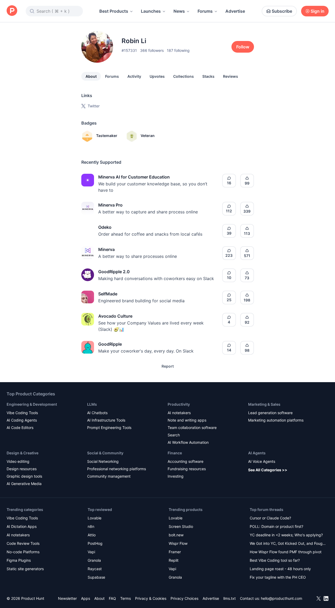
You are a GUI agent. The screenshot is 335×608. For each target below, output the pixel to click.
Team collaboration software (192, 427)
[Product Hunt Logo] (12, 11)
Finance (175, 453)
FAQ (112, 598)
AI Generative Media (24, 483)
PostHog (95, 543)
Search (174, 435)
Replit (173, 560)
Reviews (230, 76)
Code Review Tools (23, 543)
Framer (175, 552)
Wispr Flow (178, 543)
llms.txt (229, 598)
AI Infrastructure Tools (106, 420)
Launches (151, 11)
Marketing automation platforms (275, 420)
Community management (109, 476)
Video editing (18, 461)
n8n (91, 526)
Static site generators (25, 568)
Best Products (113, 11)
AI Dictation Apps (22, 526)
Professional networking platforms (116, 469)
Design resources (22, 469)
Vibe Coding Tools (22, 412)
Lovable (94, 518)
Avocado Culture (115, 316)
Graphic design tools (24, 476)
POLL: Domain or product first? (276, 526)
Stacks (208, 76)
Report (168, 366)
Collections (183, 76)
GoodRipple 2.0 (114, 271)
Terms (125, 598)
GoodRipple (110, 344)
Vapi (91, 552)
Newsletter (67, 598)
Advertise (235, 11)
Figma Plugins (19, 560)
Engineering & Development (32, 404)
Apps (85, 598)
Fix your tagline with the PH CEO (278, 577)
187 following (178, 50)
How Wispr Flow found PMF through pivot (285, 552)
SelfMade (107, 293)
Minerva (106, 249)
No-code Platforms (23, 552)
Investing (176, 476)
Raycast (95, 568)
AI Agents (257, 453)
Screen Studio (181, 526)
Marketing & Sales (264, 404)
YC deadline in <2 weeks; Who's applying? (286, 535)
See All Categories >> (267, 470)
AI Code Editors (20, 427)
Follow (242, 46)
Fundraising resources (187, 469)
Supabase (96, 577)
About (91, 76)
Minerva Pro (110, 205)
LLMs (92, 404)
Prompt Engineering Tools (109, 427)
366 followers (152, 50)
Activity (134, 76)
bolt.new (176, 535)
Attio (92, 535)
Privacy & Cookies (150, 598)
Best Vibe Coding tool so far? (275, 560)
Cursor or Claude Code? (270, 518)
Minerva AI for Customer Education (134, 177)
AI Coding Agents (22, 420)
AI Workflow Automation (188, 442)
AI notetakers (179, 412)
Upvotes (157, 76)
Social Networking (103, 461)
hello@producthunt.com (281, 598)
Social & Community (105, 453)
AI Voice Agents (261, 461)
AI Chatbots (97, 412)
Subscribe (282, 11)
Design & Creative (22, 453)
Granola (94, 560)
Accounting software (185, 461)
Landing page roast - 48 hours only (280, 568)
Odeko (104, 227)
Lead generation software (270, 412)
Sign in (317, 11)
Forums (205, 11)
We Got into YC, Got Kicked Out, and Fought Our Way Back (288, 544)
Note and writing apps (187, 420)
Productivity (179, 404)
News (179, 11)
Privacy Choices (184, 598)
